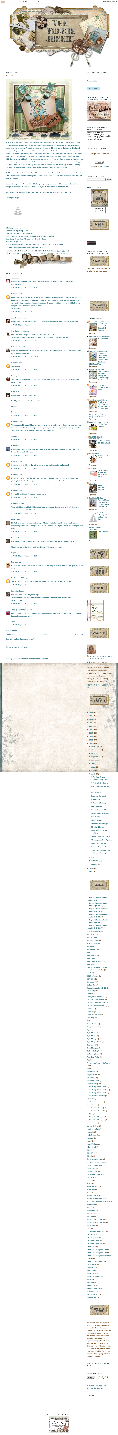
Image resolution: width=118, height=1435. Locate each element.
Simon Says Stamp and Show (97, 1201)
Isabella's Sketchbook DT (96, 1111)
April (93, 774)
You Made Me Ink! (96, 498)
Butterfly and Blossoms (100, 813)
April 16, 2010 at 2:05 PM (24, 386)
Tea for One (95, 799)
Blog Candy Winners (94, 961)
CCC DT (90, 979)
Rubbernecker (92, 1186)
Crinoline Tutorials (94, 1015)
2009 (91, 868)
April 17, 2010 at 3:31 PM (24, 532)
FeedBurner (104, 166)
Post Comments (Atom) (25, 639)
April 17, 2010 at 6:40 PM (24, 572)
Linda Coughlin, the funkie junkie (100, 658)
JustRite (90, 1114)
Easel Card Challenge (99, 843)
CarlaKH (14, 461)
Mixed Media (92, 1147)
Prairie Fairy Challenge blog (34, 184)
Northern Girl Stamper (20, 578)
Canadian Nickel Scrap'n (98, 422)
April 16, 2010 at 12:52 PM (24, 357)
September (95, 757)
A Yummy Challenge (98, 803)
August (94, 760)
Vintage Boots (96, 820)
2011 (91, 740)
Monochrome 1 (103, 338)
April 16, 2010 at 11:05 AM (24, 341)
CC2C (89, 973)
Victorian (90, 1282)
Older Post (79, 634)
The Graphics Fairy (94, 1237)
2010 (91, 743)
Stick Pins (90, 1216)
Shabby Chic (28, 253)
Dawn (13, 392)
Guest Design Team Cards (96, 1087)
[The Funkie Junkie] (99, 120)
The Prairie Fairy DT (95, 1243)
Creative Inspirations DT (96, 1006)
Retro (89, 1183)
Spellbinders (44, 253)
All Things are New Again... (101, 840)
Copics (17, 253)
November (95, 750)
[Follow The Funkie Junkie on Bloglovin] (93, 90)
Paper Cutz (10, 236)
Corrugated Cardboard (95, 997)
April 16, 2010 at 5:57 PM (24, 468)
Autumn (90, 946)
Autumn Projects (93, 949)
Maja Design (91, 1135)
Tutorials (90, 1267)
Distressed (90, 1045)
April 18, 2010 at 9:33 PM (24, 603)
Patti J (13, 519)
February (95, 861)
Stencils (89, 1213)
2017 (91, 719)
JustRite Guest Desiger (95, 1117)
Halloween (91, 1099)
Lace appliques (92, 1123)
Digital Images (92, 1039)
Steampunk (91, 1210)
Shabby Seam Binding (95, 1198)
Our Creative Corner (95, 1159)
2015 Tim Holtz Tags (95, 931)
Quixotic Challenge (13, 233)
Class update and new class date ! (103, 517)
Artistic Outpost (93, 943)
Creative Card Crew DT (96, 1003)
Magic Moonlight (93, 1129)
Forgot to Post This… (97, 417)
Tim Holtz (90, 1247)
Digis (88, 1030)
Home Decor (91, 1105)
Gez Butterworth (17, 331)
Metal (89, 1141)
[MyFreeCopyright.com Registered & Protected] (99, 1388)
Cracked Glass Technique (96, 1000)
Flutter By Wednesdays (14, 244)
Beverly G (15, 376)
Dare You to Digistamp (14, 231)
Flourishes (90, 1078)
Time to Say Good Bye (99, 810)
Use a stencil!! (103, 531)
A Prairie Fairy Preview (100, 783)
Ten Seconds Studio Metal (96, 1231)
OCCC (89, 1156)
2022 (91, 712)
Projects (90, 1180)
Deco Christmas (93, 1024)
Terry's (92, 483)
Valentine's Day (92, 1270)
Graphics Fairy (92, 1084)
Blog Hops (90, 964)
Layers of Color (93, 1126)
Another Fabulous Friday (100, 836)
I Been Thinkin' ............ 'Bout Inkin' (98, 528)
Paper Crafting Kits (94, 1165)
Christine (14, 363)
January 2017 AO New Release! (103, 487)
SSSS (88, 1207)
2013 (91, 733)
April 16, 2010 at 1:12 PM (24, 370)
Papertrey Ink (92, 1171)
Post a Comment (12, 630)
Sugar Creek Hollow (94, 1219)
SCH (88, 1192)
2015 (91, 726)
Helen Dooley (16, 347)
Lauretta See (16, 538)
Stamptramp (94, 454)
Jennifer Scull (16, 318)
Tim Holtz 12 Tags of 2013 (97, 1253)
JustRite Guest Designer (96, 1120)
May (93, 770)
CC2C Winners (92, 976)
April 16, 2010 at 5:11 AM (24, 288)
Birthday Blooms (97, 827)
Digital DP (90, 1033)
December (95, 746)
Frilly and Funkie (93, 1081)
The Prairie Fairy (61, 253)
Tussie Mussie (92, 1264)
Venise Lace (91, 1273)
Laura (13, 445)
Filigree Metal (92, 1075)
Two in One (10, 76)
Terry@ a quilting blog (19, 610)
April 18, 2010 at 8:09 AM (24, 585)
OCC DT (90, 1153)
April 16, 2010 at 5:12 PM (24, 455)
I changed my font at (27, 659)
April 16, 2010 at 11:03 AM (24, 325)
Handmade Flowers (94, 1102)
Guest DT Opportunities (96, 1096)
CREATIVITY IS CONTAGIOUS (95, 438)
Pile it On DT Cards (94, 1174)
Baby (89, 952)
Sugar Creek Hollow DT (96, 1222)
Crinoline (90, 1012)
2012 (91, 736)
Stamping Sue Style (96, 513)
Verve (89, 1279)
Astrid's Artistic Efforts (98, 400)
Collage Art (91, 985)
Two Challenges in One (99, 847)
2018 (91, 716)
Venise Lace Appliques (95, 1276)
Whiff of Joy (91, 1297)
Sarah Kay (91, 1189)
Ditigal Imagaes (93, 1048)
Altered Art (91, 934)
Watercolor (91, 1291)
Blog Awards (91, 955)
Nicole (13, 562)
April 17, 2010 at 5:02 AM (24, 484)
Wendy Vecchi (92, 1294)
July (93, 764)
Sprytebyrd (15, 591)
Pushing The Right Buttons (99, 322)
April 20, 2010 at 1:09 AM (24, 625)
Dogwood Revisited (98, 796)
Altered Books (92, 937)
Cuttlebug (90, 1018)
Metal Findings (92, 1144)
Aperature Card (93, 940)
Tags (88, 1228)
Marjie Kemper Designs (98, 415)
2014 (91, 729)
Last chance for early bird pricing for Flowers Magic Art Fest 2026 (104, 375)
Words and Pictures (96, 369)
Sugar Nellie (91, 1225)
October (94, 753)
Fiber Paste (91, 1072)
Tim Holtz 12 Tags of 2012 (97, 1250)
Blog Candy (91, 958)
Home (45, 634)
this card (54, 148)
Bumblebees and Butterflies (99, 337)
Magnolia (90, 1132)
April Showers (96, 806)
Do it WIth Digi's (93, 1051)
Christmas (90, 982)
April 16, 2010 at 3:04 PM (24, 439)
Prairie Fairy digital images (66, 151)
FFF (88, 1069)
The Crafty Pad (92, 1234)
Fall (88, 1060)
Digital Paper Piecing (95, 1042)
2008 (91, 872)
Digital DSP (91, 1036)
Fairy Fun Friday (93, 1057)
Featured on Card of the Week (98, 1063)
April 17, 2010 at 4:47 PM (24, 556)
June (93, 767)
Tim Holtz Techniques (95, 1261)
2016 (91, 723)
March (94, 857)
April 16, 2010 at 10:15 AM (24, 312)
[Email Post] (67, 251)
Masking (90, 1138)
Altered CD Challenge (99, 823)
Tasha (13, 278)
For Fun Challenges (13, 247)
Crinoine (90, 1009)
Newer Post (10, 634)
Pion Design (91, 1177)
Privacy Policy (92, 81)
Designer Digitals (93, 1027)
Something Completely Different (18, 239)
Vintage (89, 1285)
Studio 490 (93, 468)
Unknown (14, 294)
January (94, 864)
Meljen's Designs (12, 242)
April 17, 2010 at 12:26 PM (24, 513)
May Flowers (96, 792)
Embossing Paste (93, 1054)
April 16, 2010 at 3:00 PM (24, 415)
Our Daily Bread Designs (96, 1162)
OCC (89, 1150)
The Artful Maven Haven (98, 351)
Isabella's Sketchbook (95, 1108)
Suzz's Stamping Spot (97, 385)
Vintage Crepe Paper (94, 1288)
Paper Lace (91, 1168)
